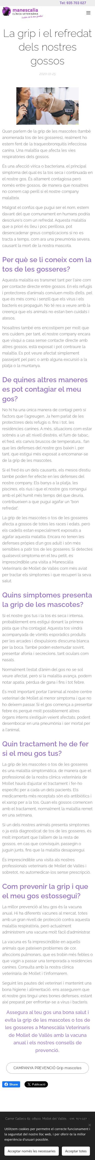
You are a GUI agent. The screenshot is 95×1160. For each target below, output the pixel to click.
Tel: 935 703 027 (73, 3)
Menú (88, 12)
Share (13, 1084)
